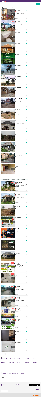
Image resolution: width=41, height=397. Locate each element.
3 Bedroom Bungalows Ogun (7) (4, 373)
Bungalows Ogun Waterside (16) (20, 363)
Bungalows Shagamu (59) (12, 358)
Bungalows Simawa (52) (27, 362)
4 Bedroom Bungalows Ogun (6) (12, 373)
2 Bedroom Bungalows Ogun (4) (20, 373)
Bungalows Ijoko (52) (19, 362)
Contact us (17, 384)
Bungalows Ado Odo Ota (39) (4, 363)
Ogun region (2, 378)
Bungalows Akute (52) (11, 362)
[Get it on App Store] (37, 385)
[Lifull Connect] (36, 395)
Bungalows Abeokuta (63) (4, 358)
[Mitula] (3, 1)
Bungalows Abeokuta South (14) (28, 363)
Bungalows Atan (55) (27, 358)
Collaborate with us (3, 384)
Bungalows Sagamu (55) (35, 358)
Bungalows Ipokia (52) (3, 362)
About (1, 385)
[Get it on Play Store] (32, 385)
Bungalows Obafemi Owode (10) (35, 363)
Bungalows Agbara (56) (19, 358)
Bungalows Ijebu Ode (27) (12, 363)
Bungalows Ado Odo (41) (35, 362)
